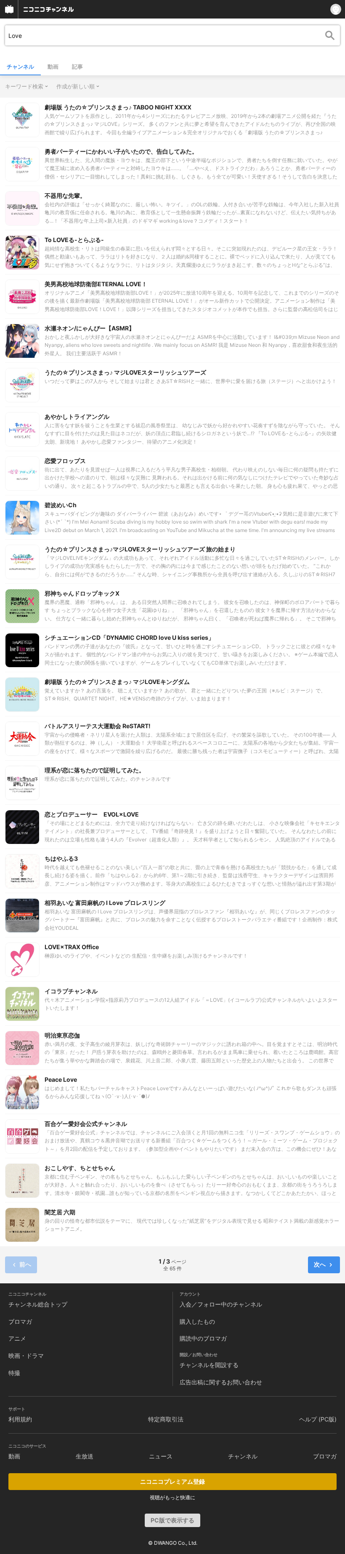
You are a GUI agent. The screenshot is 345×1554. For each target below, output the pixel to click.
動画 (53, 66)
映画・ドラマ (26, 1355)
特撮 (14, 1372)
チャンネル (20, 66)
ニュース (160, 1456)
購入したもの (197, 1321)
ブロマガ (20, 1321)
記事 (77, 66)
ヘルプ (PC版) (318, 1419)
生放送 (84, 1456)
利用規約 (20, 1419)
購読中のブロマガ (203, 1338)
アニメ (17, 1338)
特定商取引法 (165, 1419)
